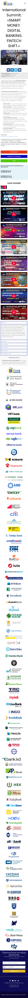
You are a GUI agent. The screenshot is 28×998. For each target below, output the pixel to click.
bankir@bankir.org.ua (19, 982)
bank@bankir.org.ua (9, 982)
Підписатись (14, 971)
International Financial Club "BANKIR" (17, 994)
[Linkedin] (15, 980)
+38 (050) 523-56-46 (14, 986)
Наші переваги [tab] (5, 347)
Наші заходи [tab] (4, 350)
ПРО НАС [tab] (4, 322)
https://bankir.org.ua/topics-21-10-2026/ (9, 136)
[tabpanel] (14, 332)
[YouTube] (13, 980)
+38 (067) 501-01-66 (14, 985)
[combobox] (5, 967)
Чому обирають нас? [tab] (6, 353)
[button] (2, 57)
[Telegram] (18, 980)
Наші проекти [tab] (5, 344)
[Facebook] (10, 980)
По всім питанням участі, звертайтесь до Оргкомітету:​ (12, 166)
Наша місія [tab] (4, 341)
